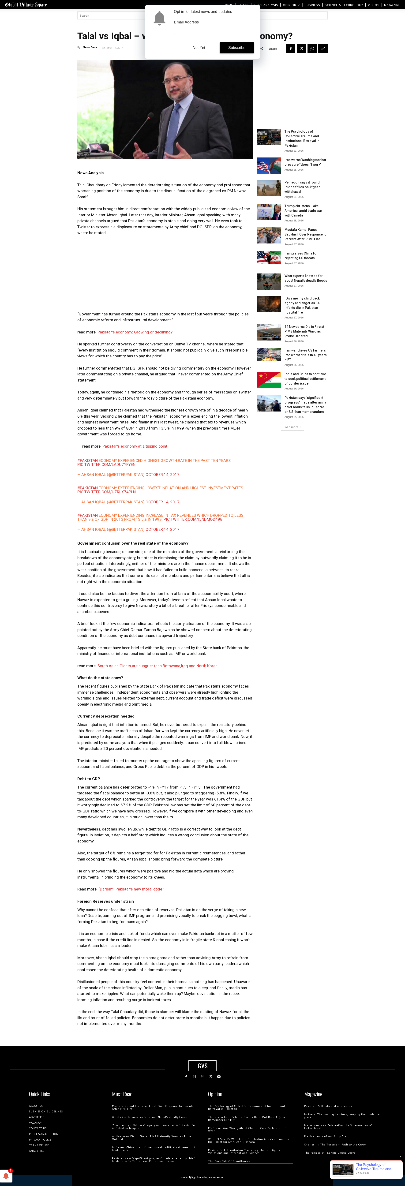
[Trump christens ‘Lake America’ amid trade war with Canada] (269, 212)
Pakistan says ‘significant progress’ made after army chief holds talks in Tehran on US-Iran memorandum (153, 1160)
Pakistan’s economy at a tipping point (134, 446)
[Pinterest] (202, 1077)
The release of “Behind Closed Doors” (330, 1153)
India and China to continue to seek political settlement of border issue (305, 378)
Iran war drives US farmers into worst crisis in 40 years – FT (306, 355)
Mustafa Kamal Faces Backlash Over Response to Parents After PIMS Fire (305, 234)
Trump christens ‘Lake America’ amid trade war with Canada (303, 210)
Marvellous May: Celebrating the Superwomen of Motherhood (338, 1126)
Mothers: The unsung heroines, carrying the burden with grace (344, 1115)
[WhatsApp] (312, 48)
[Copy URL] (323, 48)
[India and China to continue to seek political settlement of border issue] (269, 380)
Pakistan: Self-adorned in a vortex (328, 1106)
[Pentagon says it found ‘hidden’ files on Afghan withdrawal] (269, 188)
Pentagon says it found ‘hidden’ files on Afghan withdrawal (302, 187)
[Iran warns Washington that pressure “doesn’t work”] (269, 165)
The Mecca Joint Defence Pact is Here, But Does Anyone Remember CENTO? (247, 1118)
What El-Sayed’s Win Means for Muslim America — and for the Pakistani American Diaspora (248, 1140)
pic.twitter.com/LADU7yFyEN (106, 464)
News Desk (90, 47)
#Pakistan (87, 460)
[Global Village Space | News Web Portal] (25, 4)
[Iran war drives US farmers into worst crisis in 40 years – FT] (269, 354)
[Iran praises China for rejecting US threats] (269, 257)
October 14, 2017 (163, 474)
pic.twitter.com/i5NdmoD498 (193, 519)
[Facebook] (290, 48)
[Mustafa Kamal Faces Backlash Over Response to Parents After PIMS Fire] (269, 235)
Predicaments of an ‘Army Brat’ (326, 1136)
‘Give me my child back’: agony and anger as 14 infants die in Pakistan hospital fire (153, 1126)
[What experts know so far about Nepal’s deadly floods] (269, 281)
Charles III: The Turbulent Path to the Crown (335, 1144)
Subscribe (237, 48)
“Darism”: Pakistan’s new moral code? (131, 889)
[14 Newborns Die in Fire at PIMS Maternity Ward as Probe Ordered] (269, 332)
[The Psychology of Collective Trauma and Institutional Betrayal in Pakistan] (269, 137)
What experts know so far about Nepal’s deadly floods (150, 1117)
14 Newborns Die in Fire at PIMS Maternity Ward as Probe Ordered (304, 331)
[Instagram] (194, 1077)
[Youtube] (219, 1077)
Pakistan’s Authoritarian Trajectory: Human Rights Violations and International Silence (244, 1151)
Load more (291, 427)
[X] (301, 48)
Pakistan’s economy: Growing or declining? (135, 332)
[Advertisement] (165, 275)
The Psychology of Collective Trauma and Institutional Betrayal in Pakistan (246, 1107)
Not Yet (199, 48)
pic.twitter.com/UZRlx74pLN (106, 492)
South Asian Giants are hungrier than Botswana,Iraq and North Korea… (159, 665)
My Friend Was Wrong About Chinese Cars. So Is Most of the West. (249, 1129)
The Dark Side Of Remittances (229, 1161)
